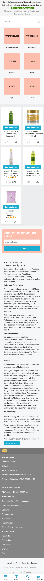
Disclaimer (6, 545)
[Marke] (32, 86)
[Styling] (12, 86)
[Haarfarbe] (12, 61)
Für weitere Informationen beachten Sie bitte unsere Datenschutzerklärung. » (22, 12)
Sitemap (5, 549)
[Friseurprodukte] (12, 36)
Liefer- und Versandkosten (12, 506)
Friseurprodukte (12, 47)
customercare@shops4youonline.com (16, 475)
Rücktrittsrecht (7, 523)
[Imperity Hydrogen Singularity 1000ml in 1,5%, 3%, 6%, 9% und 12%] (11, 157)
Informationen (11, 127)
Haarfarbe (12, 72)
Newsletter (6, 536)
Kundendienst (11, 443)
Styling (12, 98)
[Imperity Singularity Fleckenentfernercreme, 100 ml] (33, 117)
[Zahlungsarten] (4, 451)
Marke (32, 98)
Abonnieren (22, 249)
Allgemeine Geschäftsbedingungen (15, 501)
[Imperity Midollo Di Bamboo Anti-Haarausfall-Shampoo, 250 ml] (11, 117)
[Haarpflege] (32, 36)
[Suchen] (39, 22)
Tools (32, 72)
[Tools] (32, 61)
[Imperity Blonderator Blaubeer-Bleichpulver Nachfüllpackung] (11, 197)
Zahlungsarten (7, 514)
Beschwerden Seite (9, 532)
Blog (3, 553)
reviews (28, 572)
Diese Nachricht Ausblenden (22, 8)
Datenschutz (7, 540)
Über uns (5, 510)
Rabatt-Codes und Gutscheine (13, 527)
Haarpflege (32, 47)
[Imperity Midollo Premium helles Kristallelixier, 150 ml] (33, 157)
